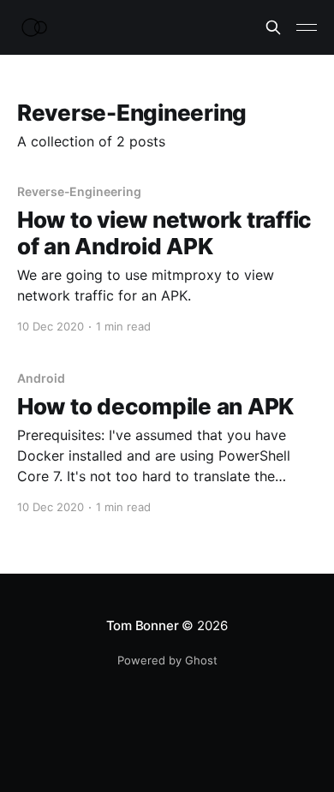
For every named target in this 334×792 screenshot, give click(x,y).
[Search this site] (273, 27)
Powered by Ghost (167, 660)
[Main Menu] (306, 27)
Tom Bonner (142, 625)
